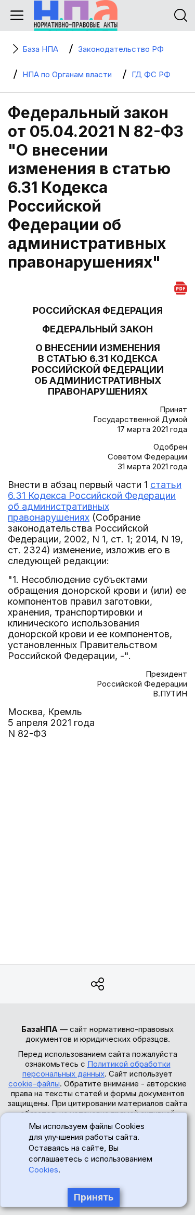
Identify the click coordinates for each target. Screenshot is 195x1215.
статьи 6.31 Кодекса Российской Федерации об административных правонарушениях (94, 501)
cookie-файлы (34, 1083)
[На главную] (76, 15)
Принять (93, 1197)
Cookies (43, 1170)
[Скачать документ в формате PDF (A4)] (180, 286)
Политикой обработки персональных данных (96, 1069)
